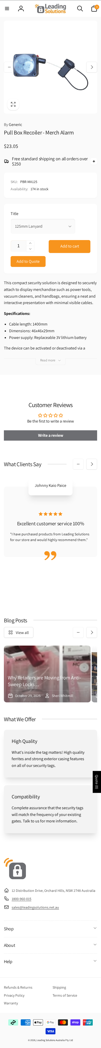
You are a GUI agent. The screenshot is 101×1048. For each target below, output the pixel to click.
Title (14, 213)
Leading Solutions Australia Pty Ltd (55, 1040)
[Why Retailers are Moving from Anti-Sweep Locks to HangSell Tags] (47, 674)
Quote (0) (97, 782)
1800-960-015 (21, 898)
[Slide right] (91, 67)
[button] (7, 8)
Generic (13, 124)
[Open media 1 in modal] (50, 67)
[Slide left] (9, 67)
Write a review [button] (50, 435)
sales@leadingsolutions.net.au (35, 907)
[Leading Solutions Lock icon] (15, 877)
